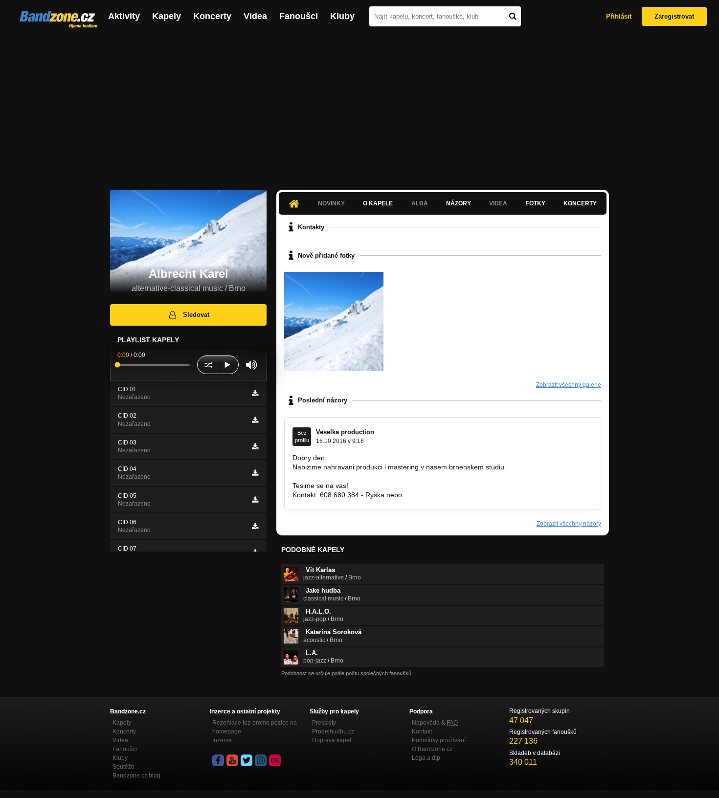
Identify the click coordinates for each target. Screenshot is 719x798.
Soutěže (123, 766)
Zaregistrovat (674, 16)
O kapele (378, 203)
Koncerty (212, 16)
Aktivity (124, 16)
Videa (255, 16)
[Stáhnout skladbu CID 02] (255, 420)
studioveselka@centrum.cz (445, 495)
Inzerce (222, 740)
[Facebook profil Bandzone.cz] (218, 760)
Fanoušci (298, 16)
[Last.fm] (275, 760)
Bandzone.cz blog (136, 775)
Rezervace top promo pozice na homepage (254, 727)
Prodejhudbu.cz (333, 731)
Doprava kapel (331, 740)
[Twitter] (246, 760)
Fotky (535, 203)
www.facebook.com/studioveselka (344, 476)
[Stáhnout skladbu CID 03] (255, 446)
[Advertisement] (359, 106)
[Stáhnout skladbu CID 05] (255, 499)
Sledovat (196, 314)
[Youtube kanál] (232, 760)
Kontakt (422, 731)
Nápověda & (435, 722)
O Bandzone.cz (432, 749)
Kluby (342, 16)
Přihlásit (618, 16)
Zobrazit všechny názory (569, 523)
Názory (458, 203)
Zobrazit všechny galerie (568, 384)
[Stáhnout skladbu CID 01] (255, 393)
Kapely (166, 16)
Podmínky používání (439, 740)
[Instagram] (261, 760)
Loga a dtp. (427, 757)
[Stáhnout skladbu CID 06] (255, 526)
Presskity (324, 722)
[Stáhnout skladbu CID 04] (255, 472)
